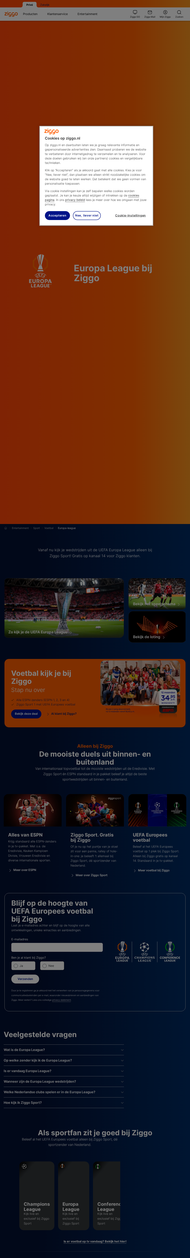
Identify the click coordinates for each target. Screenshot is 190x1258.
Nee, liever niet (87, 215)
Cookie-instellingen (130, 215)
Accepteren (57, 215)
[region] (96, 176)
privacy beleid (75, 200)
